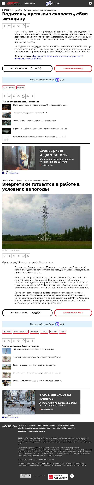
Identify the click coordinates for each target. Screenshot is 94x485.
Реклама (53, 425)
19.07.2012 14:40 (7, 10)
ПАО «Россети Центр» (10, 250)
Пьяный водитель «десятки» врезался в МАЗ (30, 113)
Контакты (71, 428)
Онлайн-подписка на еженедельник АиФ (34, 428)
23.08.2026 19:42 (8, 180)
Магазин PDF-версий (66, 425)
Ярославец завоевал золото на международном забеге (34, 365)
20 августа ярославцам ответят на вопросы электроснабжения (37, 357)
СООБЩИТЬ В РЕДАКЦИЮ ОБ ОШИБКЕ (31, 431)
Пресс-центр (43, 425)
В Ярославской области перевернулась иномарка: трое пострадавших (40, 129)
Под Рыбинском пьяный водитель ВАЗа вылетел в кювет (34, 121)
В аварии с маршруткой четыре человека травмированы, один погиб (39, 136)
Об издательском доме (27, 425)
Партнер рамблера (39, 476)
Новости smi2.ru (10, 173)
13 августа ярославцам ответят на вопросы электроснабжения (36, 373)
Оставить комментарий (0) (73, 68)
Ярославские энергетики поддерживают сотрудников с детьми (37, 381)
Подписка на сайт (59, 428)
